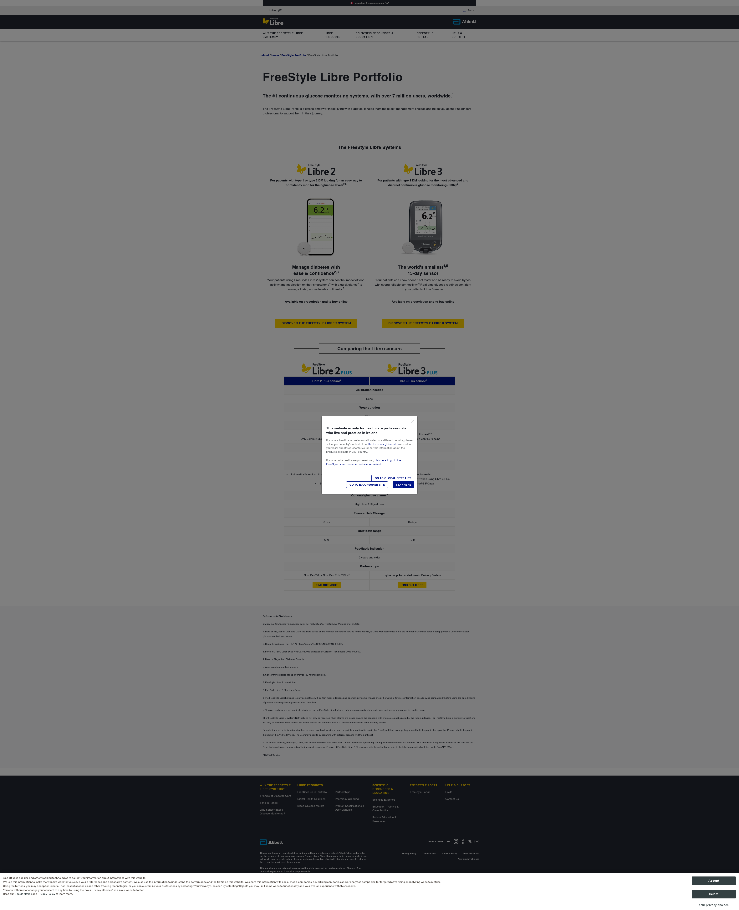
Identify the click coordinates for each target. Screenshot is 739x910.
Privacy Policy (46, 894)
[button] (392, 478)
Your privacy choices (714, 905)
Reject (713, 894)
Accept (713, 880)
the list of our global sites (383, 444)
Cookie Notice (23, 894)
